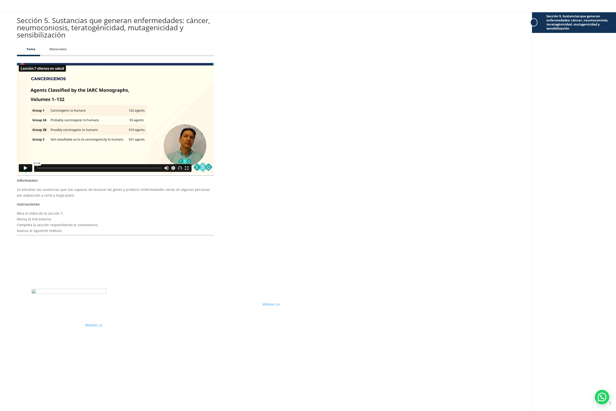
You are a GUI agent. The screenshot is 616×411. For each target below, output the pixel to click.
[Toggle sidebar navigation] (533, 22)
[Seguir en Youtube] (54, 309)
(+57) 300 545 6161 (150, 305)
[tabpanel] (115, 153)
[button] (602, 397)
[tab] (28, 49)
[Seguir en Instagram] (45, 309)
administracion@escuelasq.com (162, 320)
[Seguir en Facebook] (35, 309)
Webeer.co (93, 325)
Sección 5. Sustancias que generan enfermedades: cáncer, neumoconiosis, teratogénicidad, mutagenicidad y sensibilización (577, 22)
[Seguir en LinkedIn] (64, 309)
